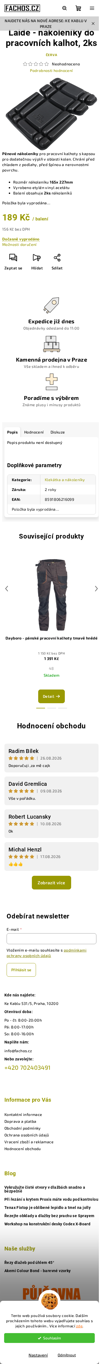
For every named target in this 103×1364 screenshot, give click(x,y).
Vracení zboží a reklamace (29, 1141)
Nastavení (38, 1355)
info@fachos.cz (18, 1050)
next (96, 588)
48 (51, 668)
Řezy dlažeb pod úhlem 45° (29, 1262)
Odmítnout (67, 1355)
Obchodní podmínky (22, 1128)
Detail (48, 696)
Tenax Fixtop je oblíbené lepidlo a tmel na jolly (47, 1207)
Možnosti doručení (19, 244)
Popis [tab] (12, 432)
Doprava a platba (20, 1121)
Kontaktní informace (23, 1114)
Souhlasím (52, 1338)
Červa (51, 55)
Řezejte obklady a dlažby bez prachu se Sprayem (49, 1216)
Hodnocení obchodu (51, 726)
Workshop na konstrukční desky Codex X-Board (47, 1224)
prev (6, 588)
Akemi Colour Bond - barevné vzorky (37, 1271)
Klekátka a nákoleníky (65, 479)
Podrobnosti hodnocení (51, 70)
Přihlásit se (21, 969)
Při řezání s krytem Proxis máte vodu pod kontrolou (51, 1199)
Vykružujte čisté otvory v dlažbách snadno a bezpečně (44, 1189)
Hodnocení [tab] (34, 432)
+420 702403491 (27, 1067)
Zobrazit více (51, 882)
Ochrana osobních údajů (26, 1135)
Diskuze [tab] (58, 432)
